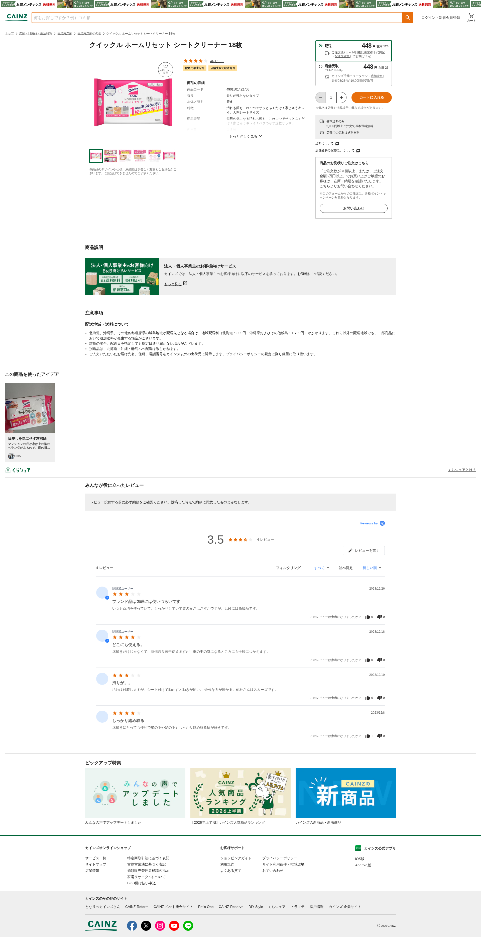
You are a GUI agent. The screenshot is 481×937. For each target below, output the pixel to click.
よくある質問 (230, 871)
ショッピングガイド (236, 858)
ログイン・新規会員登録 (440, 18)
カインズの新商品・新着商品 (318, 822)
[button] (407, 17)
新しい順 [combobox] (370, 568)
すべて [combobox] (319, 568)
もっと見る (173, 284)
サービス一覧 (95, 858)
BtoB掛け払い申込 (141, 883)
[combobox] (213, 17)
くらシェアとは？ (462, 470)
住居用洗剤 (64, 33)
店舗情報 (92, 871)
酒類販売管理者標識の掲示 (148, 871)
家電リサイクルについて (146, 877)
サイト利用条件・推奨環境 (283, 864)
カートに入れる (371, 97)
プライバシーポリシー (279, 858)
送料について (324, 143)
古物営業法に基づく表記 (146, 864)
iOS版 (360, 859)
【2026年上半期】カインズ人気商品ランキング (227, 822)
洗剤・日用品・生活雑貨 (35, 33)
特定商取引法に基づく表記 (148, 858)
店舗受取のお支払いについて (334, 150)
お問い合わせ (353, 208)
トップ (9, 33)
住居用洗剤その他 (89, 33)
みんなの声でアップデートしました (113, 822)
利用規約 (227, 864)
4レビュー (217, 61)
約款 (135, 502)
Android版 (363, 865)
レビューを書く (367, 550)
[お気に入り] (165, 69)
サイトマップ (95, 864)
